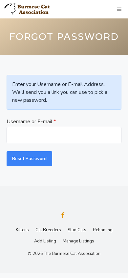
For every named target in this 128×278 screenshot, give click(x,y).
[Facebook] (62, 215)
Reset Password (29, 158)
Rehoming (103, 230)
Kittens (22, 230)
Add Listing (45, 241)
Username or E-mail (31, 121)
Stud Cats (77, 230)
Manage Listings (78, 241)
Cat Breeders (48, 230)
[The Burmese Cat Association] (29, 9)
